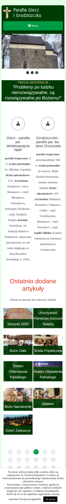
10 (36, 459)
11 (44, 459)
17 (44, 467)
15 (27, 467)
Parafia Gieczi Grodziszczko (27, 12)
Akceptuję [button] (50, 499)
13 (10, 467)
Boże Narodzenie (18, 407)
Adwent (48, 404)
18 (53, 467)
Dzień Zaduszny (18, 430)
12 (53, 459)
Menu (34, 25)
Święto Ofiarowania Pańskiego (18, 371)
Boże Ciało (18, 351)
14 (19, 467)
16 (36, 467)
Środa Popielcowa (48, 351)
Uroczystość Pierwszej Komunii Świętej (48, 318)
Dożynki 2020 (18, 324)
